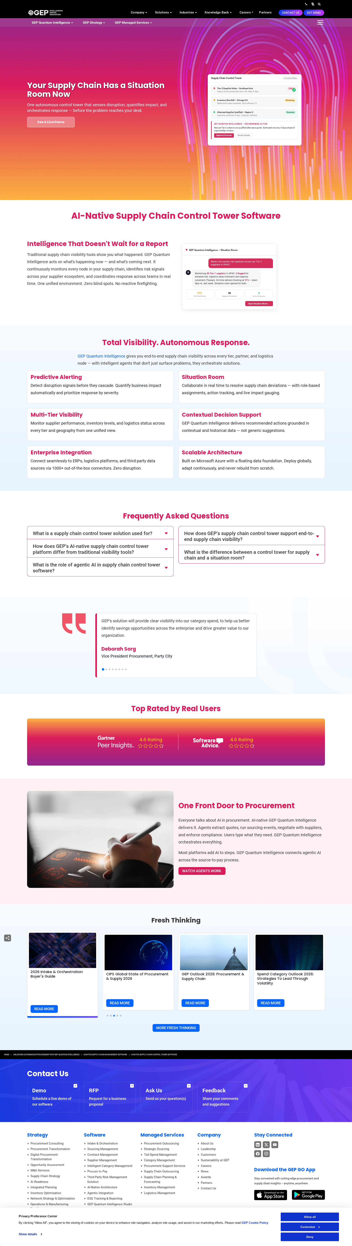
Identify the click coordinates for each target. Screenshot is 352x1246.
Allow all (310, 1216)
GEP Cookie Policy (254, 1222)
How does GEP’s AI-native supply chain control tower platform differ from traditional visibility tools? (90, 549)
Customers (208, 1155)
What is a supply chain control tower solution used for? (92, 533)
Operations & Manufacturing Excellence (49, 1206)
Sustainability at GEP (215, 1160)
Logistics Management (159, 1193)
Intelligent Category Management (109, 1166)
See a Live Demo (51, 122)
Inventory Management (159, 1187)
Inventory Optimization (46, 1193)
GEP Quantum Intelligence (101, 356)
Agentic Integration (100, 1193)
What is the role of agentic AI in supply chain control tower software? (96, 568)
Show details (28, 1234)
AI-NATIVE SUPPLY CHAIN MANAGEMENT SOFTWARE (105, 1055)
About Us (207, 1143)
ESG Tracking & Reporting (104, 1198)
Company (138, 12)
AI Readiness (39, 1182)
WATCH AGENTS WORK (202, 871)
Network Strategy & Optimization (53, 1198)
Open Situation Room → (259, 303)
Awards (206, 1177)
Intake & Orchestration (102, 1143)
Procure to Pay (97, 1171)
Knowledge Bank (217, 12)
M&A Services (40, 1170)
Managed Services (162, 1135)
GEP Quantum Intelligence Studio (109, 1204)
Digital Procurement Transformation (44, 1157)
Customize (307, 1226)
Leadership (208, 1149)
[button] (312, 4)
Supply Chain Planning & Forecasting (160, 1179)
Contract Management (102, 1155)
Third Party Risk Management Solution (107, 1179)
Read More (44, 1009)
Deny (310, 1236)
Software (95, 1135)
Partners (265, 12)
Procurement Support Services (164, 1166)
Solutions (162, 12)
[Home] (45, 12)
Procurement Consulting (47, 1143)
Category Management (159, 1160)
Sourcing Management (102, 1149)
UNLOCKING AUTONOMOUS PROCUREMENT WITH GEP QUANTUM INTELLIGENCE (46, 1055)
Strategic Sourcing (156, 1149)
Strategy (37, 1135)
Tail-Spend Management (160, 1155)
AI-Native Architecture (102, 1187)
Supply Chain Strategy (45, 1176)
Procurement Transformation (50, 1149)
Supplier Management (102, 1160)
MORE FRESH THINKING (176, 1028)
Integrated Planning (44, 1187)
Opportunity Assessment (47, 1165)
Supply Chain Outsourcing (161, 1171)
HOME (6, 1055)
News (205, 1171)
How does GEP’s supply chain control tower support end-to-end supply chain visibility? (249, 536)
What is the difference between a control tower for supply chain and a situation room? (247, 555)
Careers (245, 12)
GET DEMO (314, 12)
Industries (187, 12)
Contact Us (290, 12)
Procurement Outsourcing (161, 1143)
